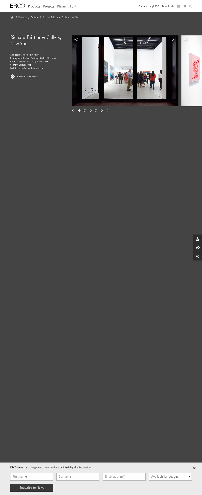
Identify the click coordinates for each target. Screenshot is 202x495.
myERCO (154, 6)
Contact (142, 6)
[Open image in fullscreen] (173, 39)
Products (34, 6)
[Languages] (185, 6)
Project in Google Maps (27, 76)
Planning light (66, 6)
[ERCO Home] (17, 6)
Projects (48, 6)
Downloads (168, 6)
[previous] (74, 110)
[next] (106, 110)
